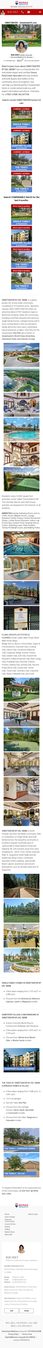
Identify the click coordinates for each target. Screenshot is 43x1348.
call (24, 1191)
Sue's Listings (10, 1217)
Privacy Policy (13, 1334)
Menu (40, 12)
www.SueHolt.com (19, 1282)
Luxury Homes (10, 1224)
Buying (7, 1227)
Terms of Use (27, 1334)
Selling (7, 1229)
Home (7, 1214)
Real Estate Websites (10, 1331)
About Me (8, 1235)
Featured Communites (10, 1220)
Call (22, 12)
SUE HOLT (13, 12)
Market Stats (10, 1232)
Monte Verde (18, 1040)
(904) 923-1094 (18, 1277)
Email (29, 12)
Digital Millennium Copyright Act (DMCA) (20, 1337)
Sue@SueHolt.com (19, 1280)
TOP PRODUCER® (34, 1331)
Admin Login (33, 1214)
